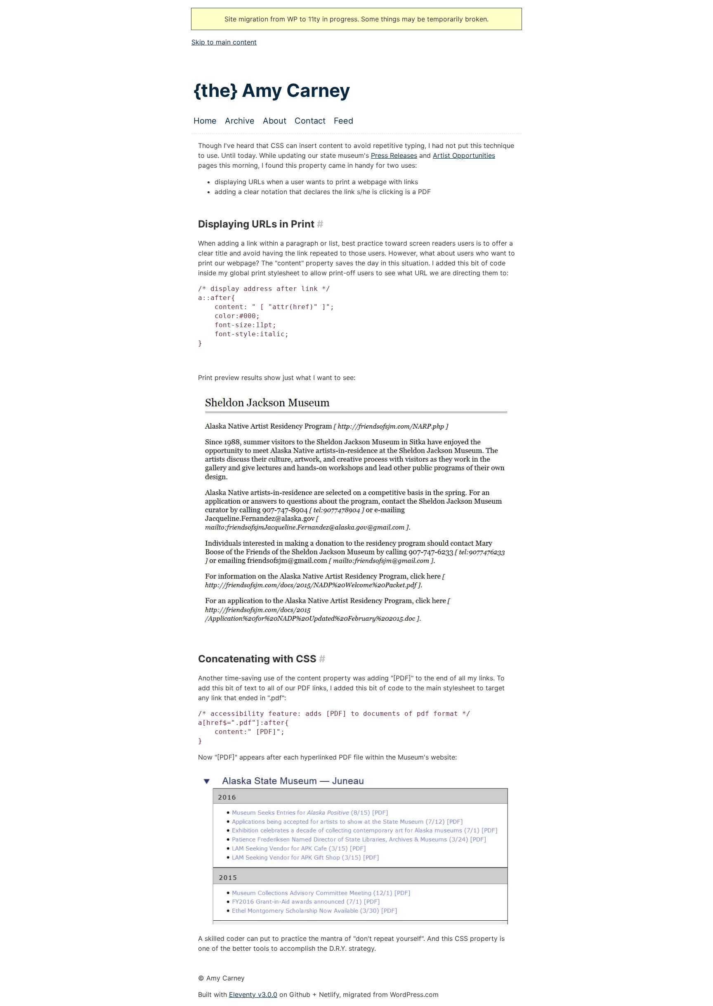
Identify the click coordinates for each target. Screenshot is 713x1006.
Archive (240, 121)
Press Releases (394, 155)
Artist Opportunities (464, 155)
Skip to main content (224, 42)
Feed (343, 121)
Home (205, 121)
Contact (310, 121)
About (274, 121)
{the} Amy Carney (272, 90)
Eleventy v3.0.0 (253, 994)
